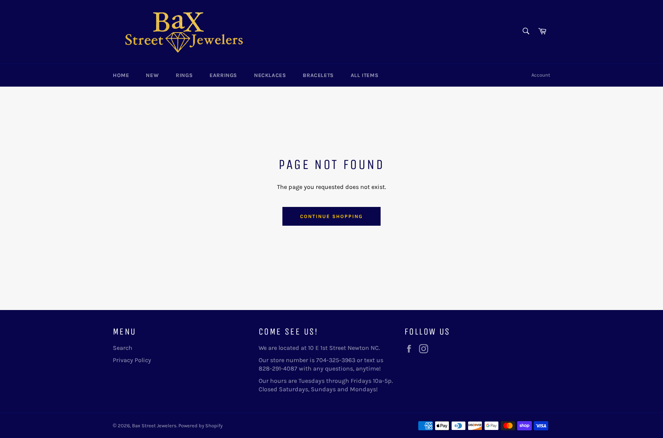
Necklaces (270, 75)
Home (121, 75)
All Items (364, 75)
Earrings (223, 75)
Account (540, 75)
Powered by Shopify (200, 425)
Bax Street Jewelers (154, 425)
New (152, 75)
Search (122, 347)
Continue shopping (331, 216)
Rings (184, 75)
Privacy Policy (132, 360)
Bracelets (318, 75)
